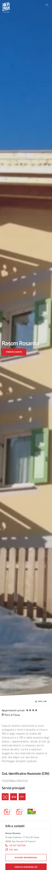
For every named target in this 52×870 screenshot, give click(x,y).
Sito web (13, 849)
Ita (46, 4)
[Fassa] (6, 7)
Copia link (42, 701)
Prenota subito (14, 352)
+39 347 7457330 (17, 845)
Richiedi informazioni (26, 857)
